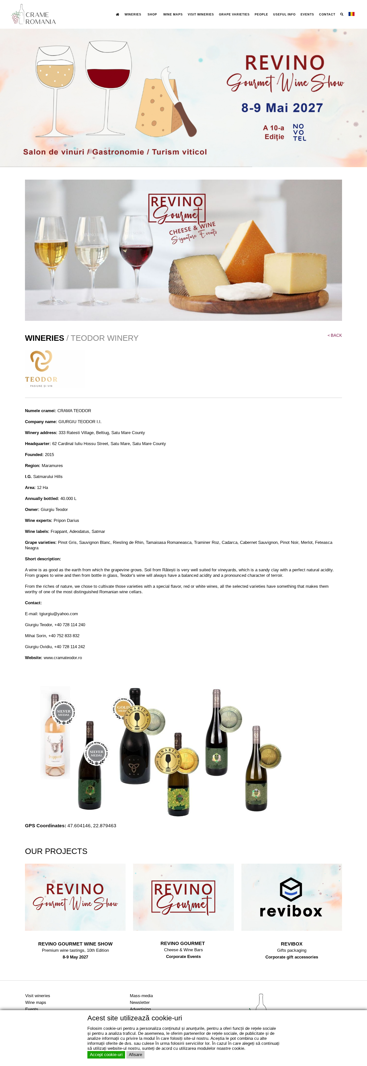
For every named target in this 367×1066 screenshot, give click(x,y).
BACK (335, 335)
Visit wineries (37, 995)
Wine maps (35, 1002)
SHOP (152, 14)
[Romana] (352, 14)
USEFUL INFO (284, 14)
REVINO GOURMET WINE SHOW (75, 944)
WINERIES (133, 14)
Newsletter (140, 1002)
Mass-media (141, 995)
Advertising (140, 1009)
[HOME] (118, 14)
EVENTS (307, 14)
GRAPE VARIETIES (234, 14)
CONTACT (327, 14)
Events (31, 1009)
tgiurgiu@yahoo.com (58, 613)
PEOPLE (261, 14)
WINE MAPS (173, 14)
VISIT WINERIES (201, 14)
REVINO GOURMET (183, 943)
